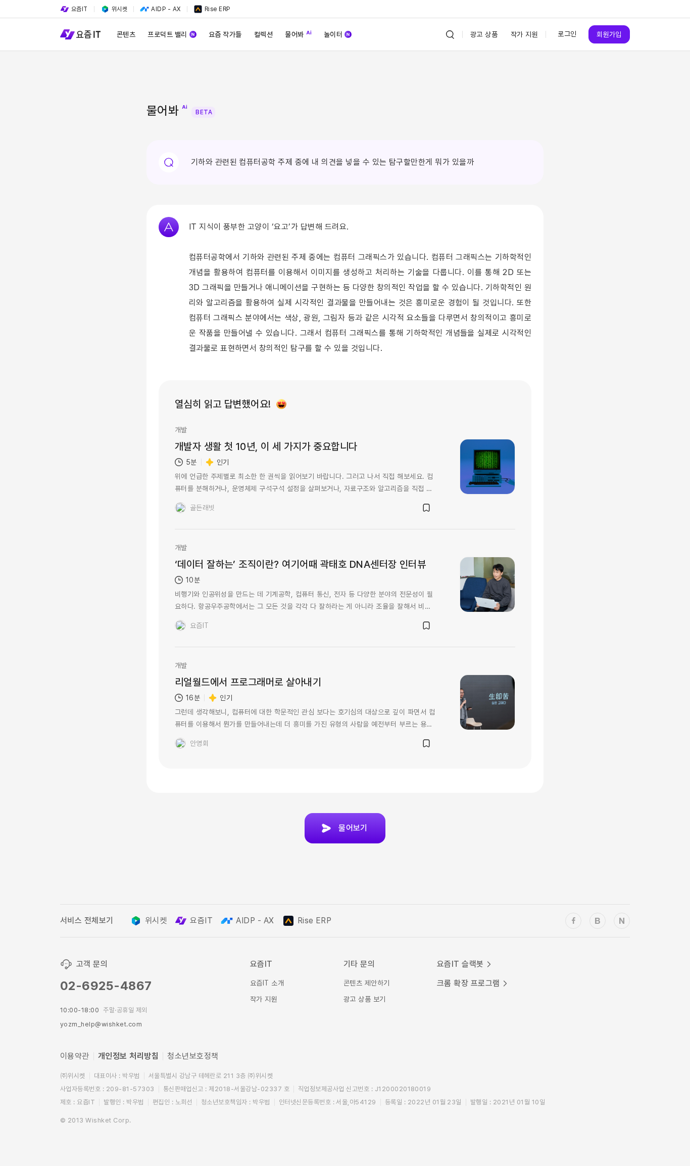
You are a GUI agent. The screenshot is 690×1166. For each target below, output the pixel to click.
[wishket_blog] (597, 921)
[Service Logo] (80, 34)
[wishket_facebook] (573, 921)
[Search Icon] (450, 34)
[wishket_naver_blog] (622, 921)
